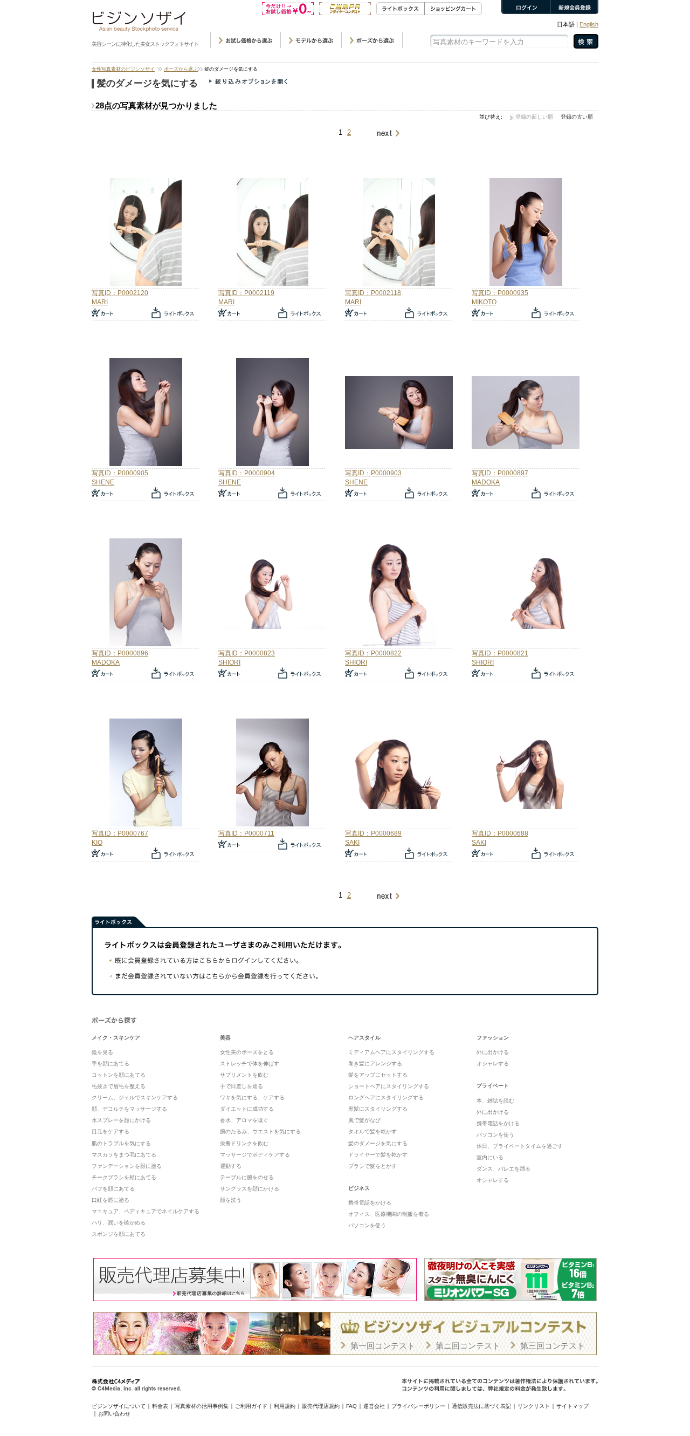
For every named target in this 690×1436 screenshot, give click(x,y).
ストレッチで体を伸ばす (249, 1063)
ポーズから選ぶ (181, 69)
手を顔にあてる (110, 1063)
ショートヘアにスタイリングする (388, 1086)
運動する (231, 1166)
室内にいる (490, 1157)
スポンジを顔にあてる (119, 1234)
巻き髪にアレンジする (375, 1063)
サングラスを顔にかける (249, 1189)
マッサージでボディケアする (255, 1155)
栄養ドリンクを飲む (244, 1143)
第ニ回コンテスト (468, 1345)
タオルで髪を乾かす (372, 1131)
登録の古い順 (577, 117)
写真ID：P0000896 (120, 653)
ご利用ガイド (251, 1406)
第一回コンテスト (382, 1345)
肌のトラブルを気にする (121, 1143)
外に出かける (493, 1052)
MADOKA (486, 482)
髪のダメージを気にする (378, 1143)
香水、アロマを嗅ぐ (244, 1120)
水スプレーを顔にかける (121, 1120)
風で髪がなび (364, 1120)
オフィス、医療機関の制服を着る (388, 1214)
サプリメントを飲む (244, 1075)
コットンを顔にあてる (119, 1075)
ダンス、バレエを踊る (503, 1169)
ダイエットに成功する (247, 1109)
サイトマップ (572, 1406)
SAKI (352, 842)
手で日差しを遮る (241, 1086)
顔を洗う (231, 1200)
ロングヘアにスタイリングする (386, 1097)
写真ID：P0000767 (120, 833)
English (588, 24)
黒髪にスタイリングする (378, 1109)
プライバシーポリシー (418, 1406)
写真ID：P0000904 (246, 473)
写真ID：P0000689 (373, 833)
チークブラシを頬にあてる (124, 1177)
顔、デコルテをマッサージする (129, 1109)
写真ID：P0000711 (246, 833)
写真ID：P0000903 (373, 473)
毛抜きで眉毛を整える (119, 1086)
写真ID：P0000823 (246, 653)
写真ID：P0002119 (246, 293)
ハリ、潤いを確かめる (119, 1223)
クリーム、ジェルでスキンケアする (135, 1097)
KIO (97, 842)
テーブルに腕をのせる (247, 1177)
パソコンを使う (367, 1225)
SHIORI (229, 662)
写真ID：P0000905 (120, 473)
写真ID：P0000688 (500, 833)
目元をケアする (110, 1131)
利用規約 (284, 1406)
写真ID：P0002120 (120, 293)
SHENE (103, 482)
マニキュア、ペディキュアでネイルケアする (145, 1211)
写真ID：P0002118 (373, 293)
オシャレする (493, 1063)
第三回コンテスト (552, 1345)
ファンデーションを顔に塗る (127, 1166)
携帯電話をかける (369, 1203)
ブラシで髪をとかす (372, 1166)
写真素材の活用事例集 (202, 1406)
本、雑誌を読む (495, 1101)
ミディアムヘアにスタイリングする (391, 1052)
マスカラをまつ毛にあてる (124, 1155)
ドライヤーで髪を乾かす (378, 1155)
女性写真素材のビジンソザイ (123, 69)
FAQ (351, 1406)
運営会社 (374, 1406)
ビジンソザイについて (119, 1406)
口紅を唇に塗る (110, 1200)
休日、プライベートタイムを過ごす (520, 1146)
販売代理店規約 (321, 1406)
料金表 (160, 1406)
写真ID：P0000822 (373, 653)
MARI (100, 302)
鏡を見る (102, 1052)
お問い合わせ (114, 1414)
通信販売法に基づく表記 (481, 1406)
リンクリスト (534, 1406)
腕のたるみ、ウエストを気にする (260, 1131)
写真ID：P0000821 (500, 653)
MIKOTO (484, 302)
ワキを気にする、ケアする (252, 1097)
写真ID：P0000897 (500, 473)
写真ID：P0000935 (500, 293)
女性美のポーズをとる (247, 1052)
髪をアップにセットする (378, 1075)
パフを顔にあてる (113, 1189)
